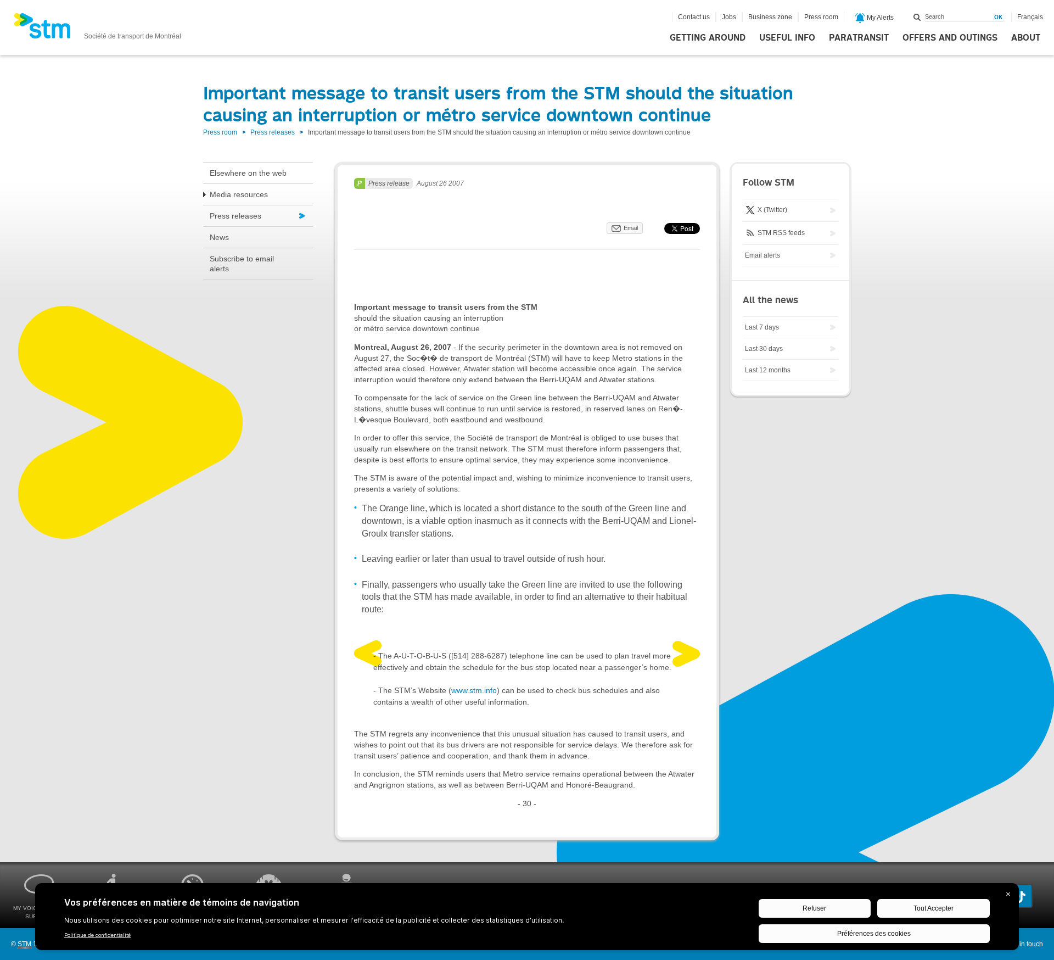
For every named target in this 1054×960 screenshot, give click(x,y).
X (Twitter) (771, 210)
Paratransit (859, 38)
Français (1030, 17)
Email (631, 228)
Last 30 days (764, 349)
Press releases (272, 132)
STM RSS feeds (780, 233)
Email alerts (762, 255)
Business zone (770, 17)
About (1025, 38)
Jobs (729, 17)
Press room (821, 17)
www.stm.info (474, 690)
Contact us (694, 17)
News (219, 237)
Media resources (239, 194)
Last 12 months (767, 370)
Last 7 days (762, 327)
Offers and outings (949, 38)
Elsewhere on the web (248, 173)
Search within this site (917, 17)
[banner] (97, 29)
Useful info (787, 38)
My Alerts (879, 17)
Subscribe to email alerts (242, 263)
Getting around (707, 38)
